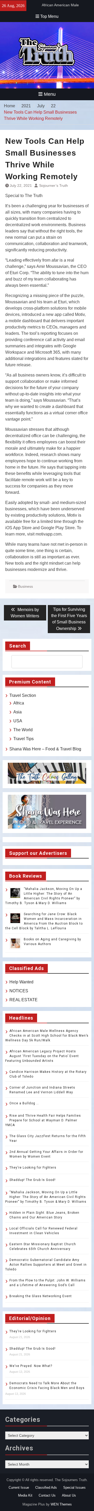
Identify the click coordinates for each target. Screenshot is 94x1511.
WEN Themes (61, 1504)
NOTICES (18, 991)
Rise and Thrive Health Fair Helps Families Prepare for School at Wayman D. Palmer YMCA (43, 1120)
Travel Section (22, 695)
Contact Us (47, 1495)
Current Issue (19, 1487)
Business (25, 586)
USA (17, 721)
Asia (17, 712)
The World (23, 730)
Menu (50, 94)
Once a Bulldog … (24, 1103)
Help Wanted (21, 982)
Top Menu (49, 16)
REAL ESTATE (23, 1000)
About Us (69, 1495)
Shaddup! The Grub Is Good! (32, 1180)
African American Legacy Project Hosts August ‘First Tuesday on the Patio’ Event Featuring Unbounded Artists (42, 1056)
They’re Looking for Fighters (32, 1167)
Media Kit (25, 1495)
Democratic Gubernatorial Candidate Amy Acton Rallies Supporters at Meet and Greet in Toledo (46, 1264)
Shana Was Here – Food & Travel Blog (45, 749)
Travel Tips (23, 738)
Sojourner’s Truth (53, 185)
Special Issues (74, 1487)
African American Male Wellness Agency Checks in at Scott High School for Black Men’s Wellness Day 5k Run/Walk (47, 1035)
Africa (18, 703)
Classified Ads (46, 1487)
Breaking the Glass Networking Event (40, 1296)
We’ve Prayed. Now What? (30, 1366)
